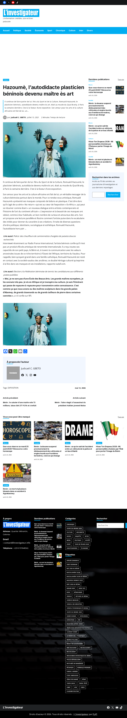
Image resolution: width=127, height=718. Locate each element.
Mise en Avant (72, 648)
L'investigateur (13, 707)
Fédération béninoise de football (79, 628)
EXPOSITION (13, 388)
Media (69, 540)
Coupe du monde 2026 (74, 612)
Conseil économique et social (77, 608)
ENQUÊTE (78, 536)
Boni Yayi (82, 588)
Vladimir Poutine (73, 691)
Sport (69, 544)
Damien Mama (71, 616)
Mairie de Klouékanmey (75, 644)
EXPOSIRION (84, 616)
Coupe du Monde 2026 (74, 528)
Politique (78, 540)
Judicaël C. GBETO (18, 117)
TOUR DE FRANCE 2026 (82, 544)
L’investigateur (81, 714)
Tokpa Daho (71, 683)
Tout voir (121, 79)
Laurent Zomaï (72, 632)
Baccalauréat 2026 (73, 572)
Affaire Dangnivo (73, 560)
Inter (87, 536)
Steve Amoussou (72, 675)
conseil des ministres (74, 604)
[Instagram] (30, 375)
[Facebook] (4, 2)
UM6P (68, 687)
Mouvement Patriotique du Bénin (79, 655)
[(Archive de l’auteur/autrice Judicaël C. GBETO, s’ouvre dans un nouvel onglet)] (5, 118)
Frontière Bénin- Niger (75, 624)
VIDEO (83, 687)
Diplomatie (80, 532)
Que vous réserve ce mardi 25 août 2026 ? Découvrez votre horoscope (100, 90)
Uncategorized (72, 548)
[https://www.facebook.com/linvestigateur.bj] (108, 707)
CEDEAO (69, 596)
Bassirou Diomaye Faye (75, 580)
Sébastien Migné (72, 679)
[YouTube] (13, 2)
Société (91, 100)
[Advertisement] (63, 55)
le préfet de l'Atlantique (76, 636)
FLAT (95, 714)
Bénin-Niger (78, 592)
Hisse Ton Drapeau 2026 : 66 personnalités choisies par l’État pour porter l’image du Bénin (101, 144)
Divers (91, 85)
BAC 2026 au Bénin (73, 568)
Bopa (68, 592)
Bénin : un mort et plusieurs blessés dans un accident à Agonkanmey (100, 161)
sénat (84, 679)
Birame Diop (71, 588)
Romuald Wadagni (84, 667)
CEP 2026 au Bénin (82, 596)
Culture (6, 80)
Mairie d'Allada (72, 640)
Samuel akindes (72, 671)
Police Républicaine (74, 659)
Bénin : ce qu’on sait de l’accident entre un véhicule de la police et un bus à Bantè (101, 128)
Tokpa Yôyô (83, 683)
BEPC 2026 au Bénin (73, 584)
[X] (8, 2)
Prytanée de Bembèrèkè (75, 663)
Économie (84, 548)
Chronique (70, 524)
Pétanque (70, 667)
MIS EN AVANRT (85, 648)
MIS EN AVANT (71, 652)
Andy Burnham (72, 564)
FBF (79, 620)
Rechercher (113, 194)
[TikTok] (17, 2)
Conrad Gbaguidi (73, 600)
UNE (75, 687)
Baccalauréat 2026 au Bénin (77, 576)
